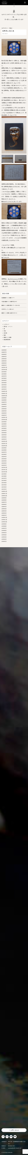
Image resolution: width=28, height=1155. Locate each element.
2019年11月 (4, 519)
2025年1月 (4, 389)
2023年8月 (4, 424)
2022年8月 (4, 450)
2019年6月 (4, 530)
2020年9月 (4, 498)
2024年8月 (4, 400)
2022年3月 (4, 461)
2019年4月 (4, 534)
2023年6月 (4, 428)
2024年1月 (4, 415)
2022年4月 (4, 458)
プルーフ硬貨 (10, 191)
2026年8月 (4, 350)
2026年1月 (4, 365)
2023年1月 (4, 439)
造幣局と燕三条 (8, 31)
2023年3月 (4, 434)
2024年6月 (4, 404)
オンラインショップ (13, 279)
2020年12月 (4, 491)
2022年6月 (4, 454)
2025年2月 (4, 387)
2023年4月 (4, 432)
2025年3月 (4, 384)
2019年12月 (4, 517)
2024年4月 (4, 408)
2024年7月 (4, 402)
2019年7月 (4, 528)
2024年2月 (4, 413)
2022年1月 (4, 465)
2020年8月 (4, 500)
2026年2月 (4, 363)
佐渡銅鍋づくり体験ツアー (8, 297)
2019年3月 (4, 537)
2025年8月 (4, 374)
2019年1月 (4, 541)
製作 (5, 335)
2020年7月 (4, 502)
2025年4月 (4, 382)
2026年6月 (4, 354)
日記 (5, 330)
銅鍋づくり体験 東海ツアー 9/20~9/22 (11, 305)
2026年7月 (4, 352)
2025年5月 (4, 380)
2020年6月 (4, 504)
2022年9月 (4, 448)
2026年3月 (4, 361)
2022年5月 (4, 456)
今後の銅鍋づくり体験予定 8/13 (9, 301)
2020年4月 (4, 508)
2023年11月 (4, 417)
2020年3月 (4, 511)
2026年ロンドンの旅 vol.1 (8, 309)
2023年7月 (4, 426)
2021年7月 (4, 478)
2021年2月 (4, 487)
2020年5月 (4, 506)
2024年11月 (4, 393)
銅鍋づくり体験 (7, 337)
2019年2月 (4, 539)
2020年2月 (4, 513)
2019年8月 (4, 526)
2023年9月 (4, 421)
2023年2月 (4, 437)
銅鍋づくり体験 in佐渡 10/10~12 (9, 313)
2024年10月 (4, 395)
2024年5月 (4, 406)
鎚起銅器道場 (7, 339)
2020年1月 (4, 515)
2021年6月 (4, 480)
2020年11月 (4, 493)
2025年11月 (4, 367)
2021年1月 (4, 489)
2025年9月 (4, 371)
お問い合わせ (14, 1130)
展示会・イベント (8, 326)
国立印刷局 (18, 68)
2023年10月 (4, 419)
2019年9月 (4, 524)
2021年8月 (4, 476)
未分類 (5, 333)
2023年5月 (4, 430)
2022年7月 (4, 452)
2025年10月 (4, 369)
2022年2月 (4, 463)
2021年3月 (4, 484)
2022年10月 (4, 445)
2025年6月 (4, 378)
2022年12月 (4, 441)
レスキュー (6, 324)
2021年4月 (4, 482)
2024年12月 (4, 391)
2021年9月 (4, 474)
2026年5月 (4, 356)
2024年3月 (4, 411)
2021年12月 (4, 467)
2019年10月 (4, 521)
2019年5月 (4, 532)
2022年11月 (4, 443)
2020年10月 (4, 495)
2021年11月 (4, 469)
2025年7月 (4, 376)
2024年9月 (4, 397)
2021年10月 (4, 471)
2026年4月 (4, 358)
